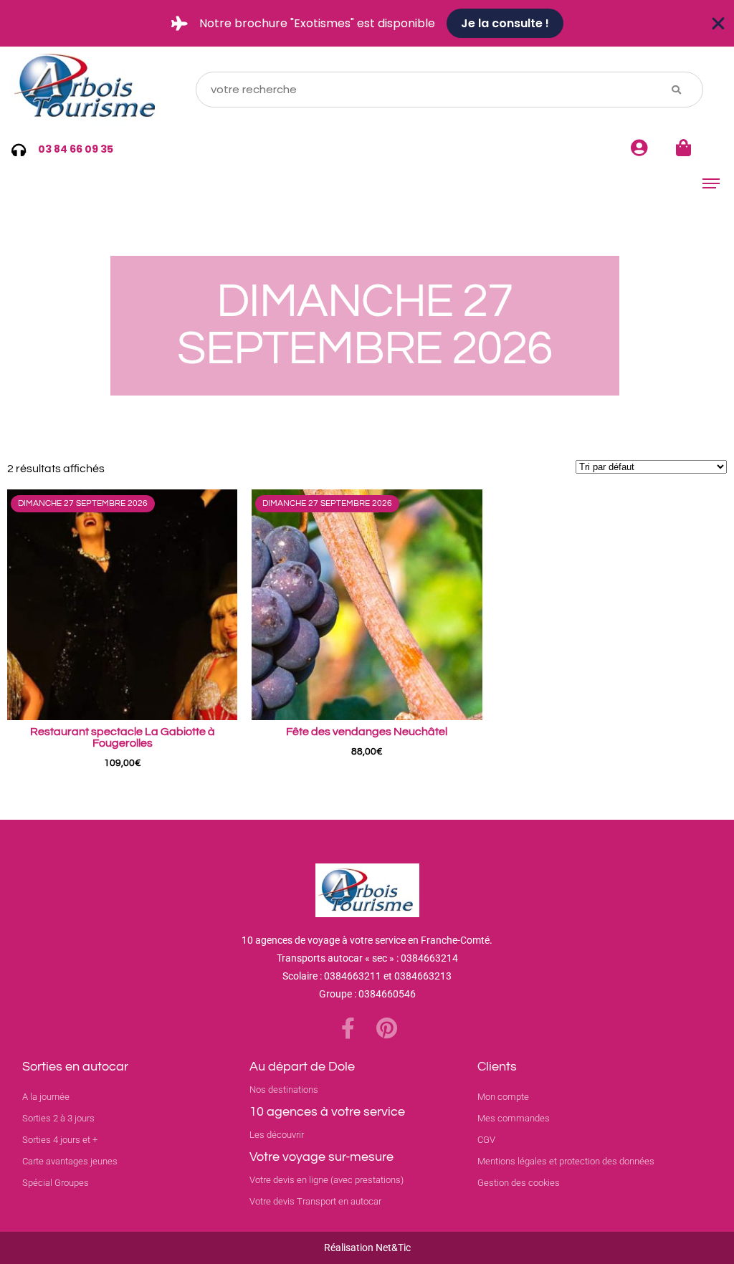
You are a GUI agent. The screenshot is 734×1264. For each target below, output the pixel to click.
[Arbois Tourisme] (87, 89)
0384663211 (352, 976)
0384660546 (387, 994)
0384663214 (429, 958)
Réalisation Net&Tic (367, 1247)
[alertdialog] (367, 23)
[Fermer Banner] (718, 23)
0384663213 (423, 976)
